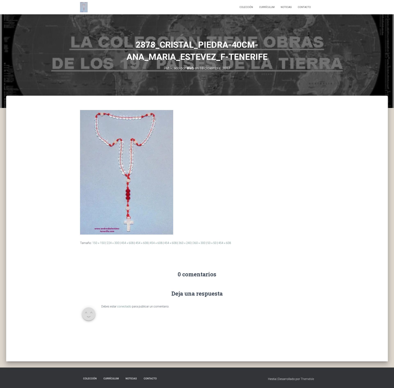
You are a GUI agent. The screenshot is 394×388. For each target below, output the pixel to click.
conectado (124, 306)
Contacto (304, 7)
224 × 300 (113, 243)
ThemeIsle (307, 379)
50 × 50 (211, 243)
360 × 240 (185, 243)
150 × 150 (98, 243)
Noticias (286, 7)
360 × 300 (199, 243)
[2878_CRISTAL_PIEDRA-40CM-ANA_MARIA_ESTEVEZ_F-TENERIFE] (126, 172)
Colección (246, 7)
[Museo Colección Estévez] (84, 7)
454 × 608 (127, 243)
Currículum (267, 7)
